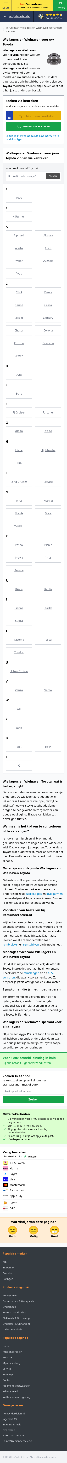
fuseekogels (34, 894)
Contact (7, 1380)
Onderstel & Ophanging (17, 1323)
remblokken (11, 944)
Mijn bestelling (11, 1363)
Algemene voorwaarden (16, 1385)
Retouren (8, 1357)
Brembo (7, 1273)
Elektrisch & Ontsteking (16, 1318)
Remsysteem (10, 1295)
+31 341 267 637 (14, 1435)
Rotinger (8, 1278)
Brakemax (8, 1267)
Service (7, 1368)
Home (6, 1346)
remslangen (31, 973)
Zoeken (53, 176)
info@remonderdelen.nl (19, 1441)
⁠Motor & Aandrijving (14, 1312)
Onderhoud (9, 1306)
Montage (8, 1374)
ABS (5, 1261)
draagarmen (54, 894)
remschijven (31, 944)
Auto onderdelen (12, 1351)
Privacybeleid (10, 1391)
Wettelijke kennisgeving (16, 1397)
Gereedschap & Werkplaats (18, 1301)
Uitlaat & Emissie (12, 1329)
